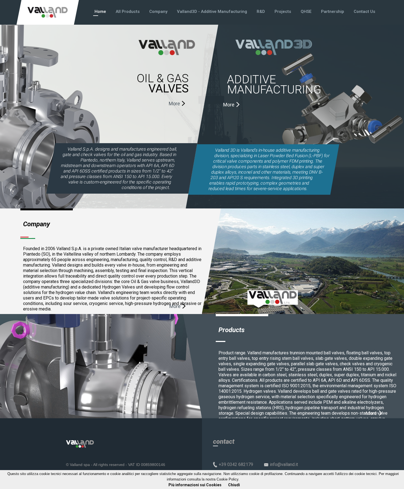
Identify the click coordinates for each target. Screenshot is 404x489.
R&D (261, 11)
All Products (128, 11)
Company (158, 11)
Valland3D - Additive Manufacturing (212, 11)
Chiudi (234, 485)
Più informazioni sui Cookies (195, 485)
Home (100, 11)
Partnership (332, 11)
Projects (283, 11)
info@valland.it (284, 464)
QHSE (306, 11)
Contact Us (364, 11)
